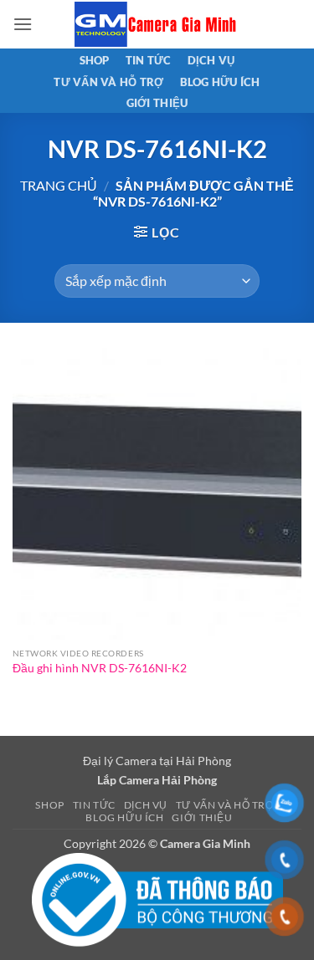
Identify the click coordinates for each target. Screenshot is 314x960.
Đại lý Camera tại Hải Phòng (157, 760)
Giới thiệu (157, 103)
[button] (23, 23)
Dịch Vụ (211, 60)
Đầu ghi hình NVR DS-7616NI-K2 (100, 668)
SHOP (95, 60)
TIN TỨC (149, 60)
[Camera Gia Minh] (157, 24)
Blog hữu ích (220, 82)
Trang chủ (58, 185)
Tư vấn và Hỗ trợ (108, 82)
